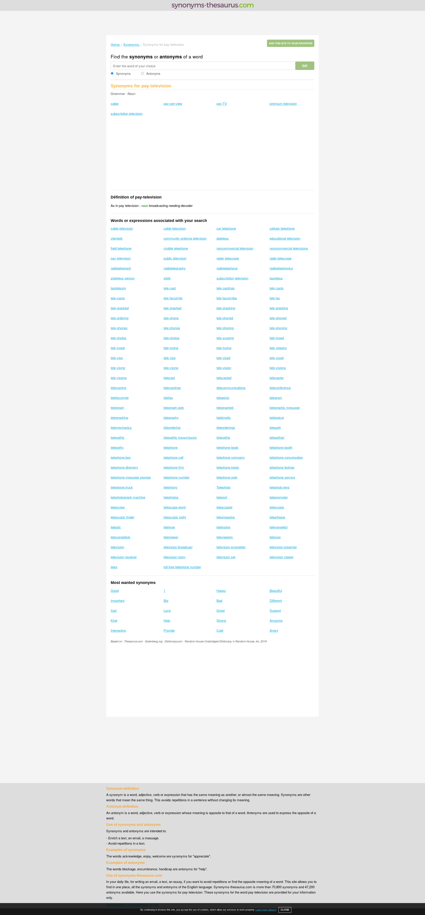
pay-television (121, 258)
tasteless (276, 278)
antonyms (171, 56)
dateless (222, 238)
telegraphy (171, 417)
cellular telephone (282, 228)
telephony (171, 487)
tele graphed (172, 308)
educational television (285, 238)
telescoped (224, 507)
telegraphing (119, 417)
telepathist (277, 437)
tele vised (223, 357)
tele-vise (117, 357)
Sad (113, 610)
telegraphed (224, 407)
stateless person (123, 278)
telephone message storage (131, 477)
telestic (116, 527)
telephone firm (174, 467)
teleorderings (225, 427)
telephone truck (122, 487)
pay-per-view (173, 103)
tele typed (118, 347)
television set (225, 557)
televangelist (279, 527)
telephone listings (282, 467)
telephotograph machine (128, 497)
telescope (118, 507)
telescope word (174, 507)
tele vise (170, 357)
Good (115, 590)
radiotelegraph (121, 268)
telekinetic (223, 417)
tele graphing (279, 308)
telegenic (222, 397)
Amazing (276, 620)
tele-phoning (278, 328)
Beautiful (276, 590)
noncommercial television (234, 248)
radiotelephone (227, 268)
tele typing (171, 347)
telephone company (230, 457)
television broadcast (178, 547)
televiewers (224, 537)
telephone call (173, 457)
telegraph (117, 407)
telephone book (227, 447)
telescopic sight (175, 517)
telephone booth (281, 447)
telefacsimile (120, 397)
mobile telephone (176, 248)
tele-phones (119, 328)
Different (276, 600)
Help (167, 620)
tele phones (172, 328)
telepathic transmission (180, 437)
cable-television (122, 228)
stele (167, 278)
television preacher (283, 547)
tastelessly (118, 288)
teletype (169, 527)
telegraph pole (174, 407)
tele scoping (225, 337)
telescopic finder (122, 517)
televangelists (120, 537)
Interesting (118, 630)
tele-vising (171, 367)
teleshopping (225, 517)
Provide (169, 630)
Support (275, 610)
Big (166, 600)
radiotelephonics (281, 268)
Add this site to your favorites (290, 43)
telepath (275, 427)
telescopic (277, 507)
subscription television (127, 113)
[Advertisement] (212, 23)
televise (275, 537)
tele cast (170, 288)
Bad (219, 600)
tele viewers (278, 347)
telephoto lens (280, 487)
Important (117, 600)
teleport (221, 497)
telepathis (223, 437)
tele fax (275, 298)
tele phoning (225, 328)
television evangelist (230, 547)
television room (174, 557)
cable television (175, 228)
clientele (116, 238)
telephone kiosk (227, 467)
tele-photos (172, 337)
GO (304, 65)
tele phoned (224, 318)
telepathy (117, 447)
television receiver (124, 557)
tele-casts (118, 298)
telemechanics (121, 427)
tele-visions (278, 367)
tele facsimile (173, 298)
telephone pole (226, 477)
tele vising (118, 367)
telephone (171, 447)
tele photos (118, 337)
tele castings (225, 288)
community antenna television (185, 238)
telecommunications (230, 387)
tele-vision (223, 367)
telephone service (282, 477)
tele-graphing (225, 308)
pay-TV (221, 103)
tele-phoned (278, 318)
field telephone (121, 248)
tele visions (119, 377)
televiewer (171, 537)
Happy (221, 590)
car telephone (226, 228)
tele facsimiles (226, 298)
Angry (274, 630)
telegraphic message (285, 407)
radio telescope (281, 258)
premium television (283, 103)
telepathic (117, 437)
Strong (221, 620)
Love (167, 610)
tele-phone (171, 318)
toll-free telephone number (182, 566)
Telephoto (223, 487)
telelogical (277, 417)
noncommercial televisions (289, 248)
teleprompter (279, 497)
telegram (276, 397)
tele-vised (277, 357)
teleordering (172, 427)
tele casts (277, 288)
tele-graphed (120, 308)
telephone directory (124, 467)
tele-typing (223, 347)
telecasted (223, 377)
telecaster (277, 377)
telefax (168, 397)
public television (175, 258)
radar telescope (227, 258)
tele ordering (119, 318)
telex (114, 566)
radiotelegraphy (175, 268)
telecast (169, 377)
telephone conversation (286, 457)
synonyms (141, 56)
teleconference (280, 387)
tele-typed (277, 337)
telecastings (172, 387)
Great (220, 610)
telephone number (176, 477)
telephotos (171, 497)
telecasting (118, 387)
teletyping (223, 527)
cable (114, 103)
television (117, 547)
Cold (219, 630)
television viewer (282, 557)
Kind (114, 620)
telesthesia (277, 517)
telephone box (121, 457)
